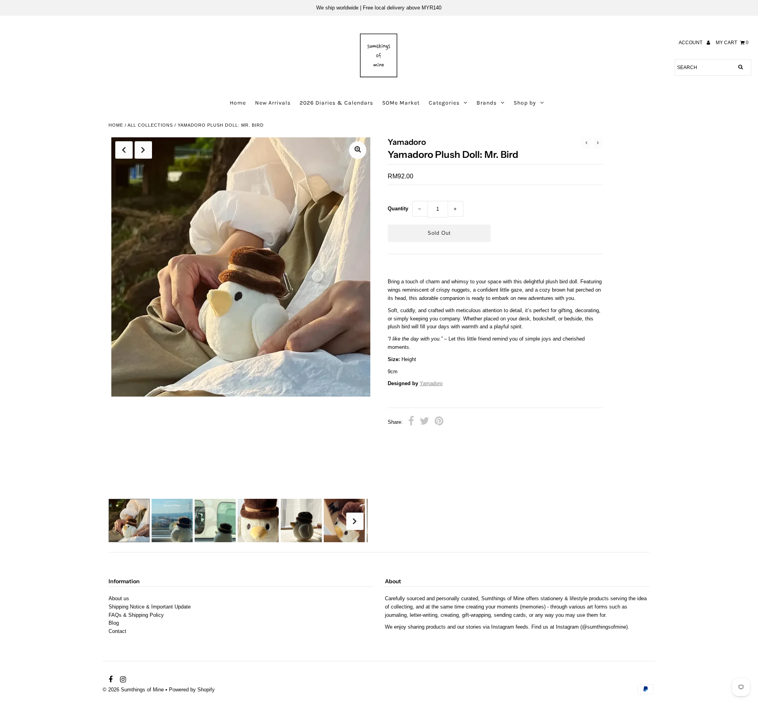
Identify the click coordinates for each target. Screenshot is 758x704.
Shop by (525, 102)
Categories (444, 102)
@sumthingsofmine (604, 627)
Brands (487, 102)
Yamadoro (431, 383)
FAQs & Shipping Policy (136, 615)
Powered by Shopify (192, 690)
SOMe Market (401, 102)
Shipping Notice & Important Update (150, 607)
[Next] (143, 150)
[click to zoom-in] (357, 150)
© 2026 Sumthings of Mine (133, 690)
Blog (114, 623)
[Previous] (124, 150)
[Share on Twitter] (424, 422)
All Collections (150, 125)
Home (238, 102)
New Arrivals (273, 102)
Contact (117, 631)
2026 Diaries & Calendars (336, 102)
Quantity (398, 209)
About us (119, 598)
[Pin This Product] (439, 422)
